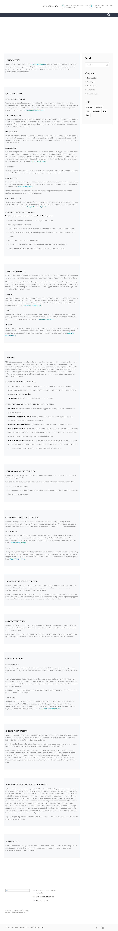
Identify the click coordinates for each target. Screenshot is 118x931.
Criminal (96, 111)
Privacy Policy (39, 927)
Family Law (91, 90)
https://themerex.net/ (38, 64)
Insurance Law (92, 94)
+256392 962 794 (42, 901)
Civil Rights (91, 82)
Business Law (92, 78)
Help (104, 111)
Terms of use (25, 927)
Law (87, 115)
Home (52, 34)
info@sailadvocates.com (45, 897)
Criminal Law (91, 86)
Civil (88, 111)
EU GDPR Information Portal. (50, 709)
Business (99, 107)
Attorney (89, 107)
